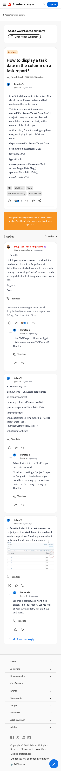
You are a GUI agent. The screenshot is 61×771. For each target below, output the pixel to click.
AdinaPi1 (18, 378)
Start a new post (34, 221)
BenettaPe (19, 84)
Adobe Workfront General (15, 15)
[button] (17, 77)
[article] (30, 285)
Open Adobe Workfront (26, 36)
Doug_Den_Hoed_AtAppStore (28, 246)
